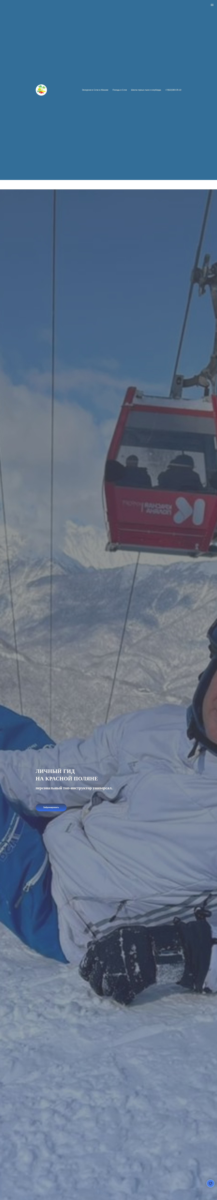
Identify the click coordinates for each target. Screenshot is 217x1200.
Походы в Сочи (120, 90)
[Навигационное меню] (212, 5)
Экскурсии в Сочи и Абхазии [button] (95, 90)
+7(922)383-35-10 (173, 90)
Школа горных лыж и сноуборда (146, 90)
